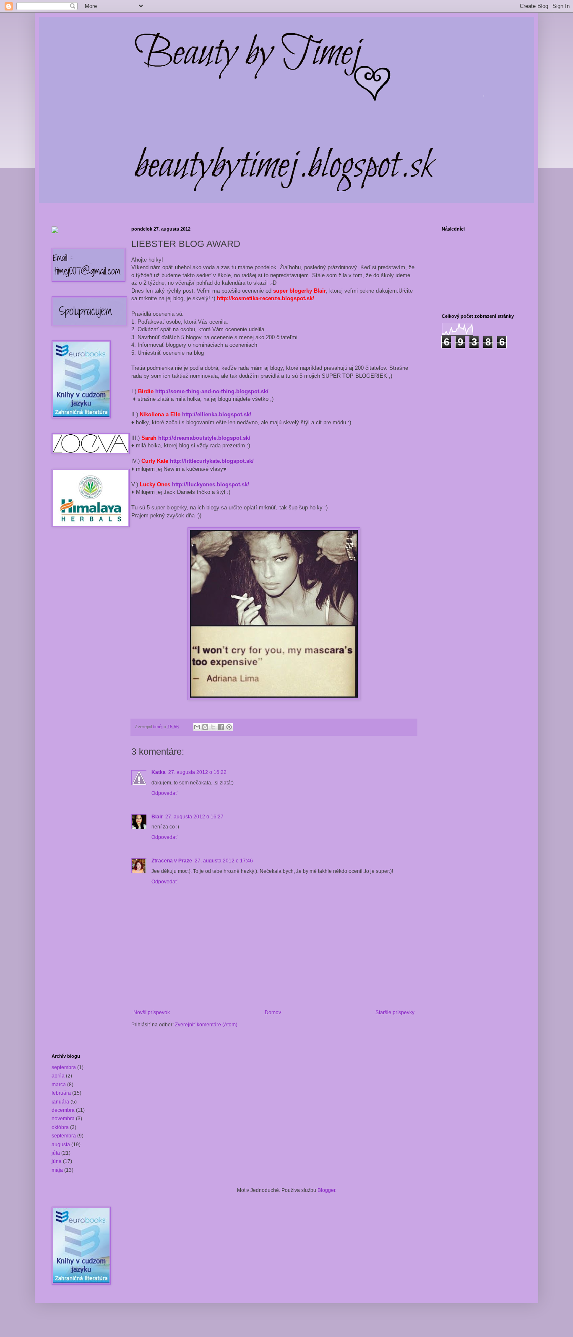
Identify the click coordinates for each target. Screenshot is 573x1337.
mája (57, 1170)
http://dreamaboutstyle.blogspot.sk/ (204, 438)
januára (60, 1102)
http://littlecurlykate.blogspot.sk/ (212, 461)
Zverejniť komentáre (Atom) (206, 1025)
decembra (63, 1110)
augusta (61, 1144)
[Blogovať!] (205, 727)
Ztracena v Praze (171, 861)
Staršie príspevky (394, 1012)
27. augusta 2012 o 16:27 (194, 817)
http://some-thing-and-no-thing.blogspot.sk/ (211, 391)
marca (59, 1085)
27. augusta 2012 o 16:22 (197, 772)
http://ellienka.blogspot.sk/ (216, 414)
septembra (64, 1067)
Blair (157, 817)
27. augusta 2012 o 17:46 (224, 861)
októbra (60, 1127)
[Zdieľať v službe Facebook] (221, 727)
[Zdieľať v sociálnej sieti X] (213, 727)
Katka (158, 772)
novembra (63, 1119)
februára (61, 1093)
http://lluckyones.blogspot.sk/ (210, 484)
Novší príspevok (151, 1012)
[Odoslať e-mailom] (197, 727)
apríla (58, 1076)
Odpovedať (164, 793)
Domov (273, 1012)
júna (57, 1161)
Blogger (326, 1190)
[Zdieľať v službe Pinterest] (229, 727)
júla (56, 1153)
